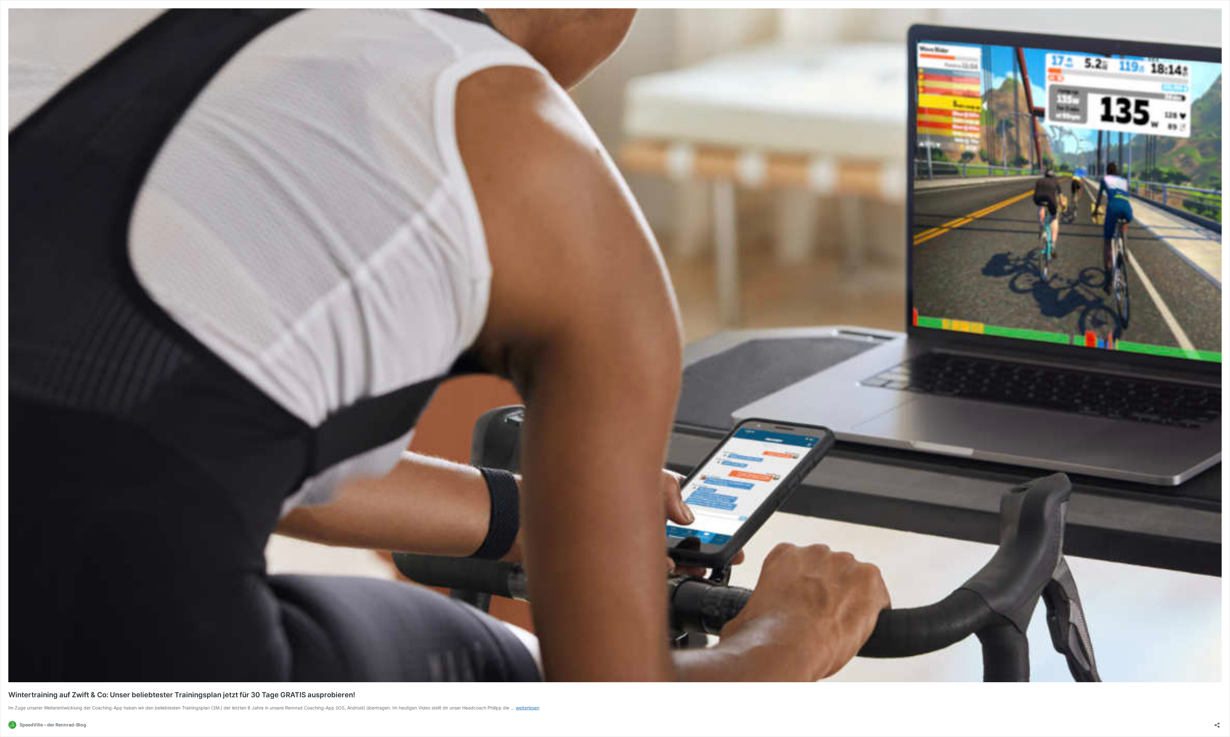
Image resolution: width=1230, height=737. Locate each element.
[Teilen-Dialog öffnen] (1217, 723)
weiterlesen (527, 707)
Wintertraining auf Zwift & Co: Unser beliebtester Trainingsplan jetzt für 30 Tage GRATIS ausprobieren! (181, 695)
